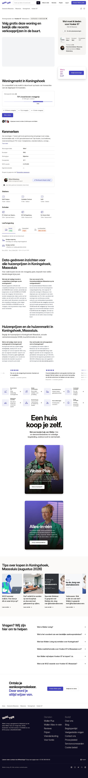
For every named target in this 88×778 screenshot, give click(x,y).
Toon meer (5, 143)
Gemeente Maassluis (8, 8)
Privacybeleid (71, 740)
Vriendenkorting (51, 736)
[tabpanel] (28, 241)
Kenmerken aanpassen (23, 172)
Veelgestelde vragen (74, 732)
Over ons (69, 721)
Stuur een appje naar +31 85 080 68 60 (38, 759)
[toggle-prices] (64, 31)
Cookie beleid (71, 747)
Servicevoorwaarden (74, 743)
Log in (67, 2)
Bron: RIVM (5, 250)
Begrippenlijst (71, 728)
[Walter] (6, 3)
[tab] (8, 230)
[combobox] (27, 3)
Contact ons (70, 736)
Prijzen (61, 2)
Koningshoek (26, 8)
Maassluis (18, 8)
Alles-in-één (45, 2)
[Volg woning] (84, 8)
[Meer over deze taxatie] (46, 18)
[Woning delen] (81, 8)
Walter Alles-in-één (53, 724)
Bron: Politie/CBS (13, 250)
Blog (67, 724)
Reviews (54, 2)
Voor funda (49, 740)
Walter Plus (49, 721)
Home (3, 706)
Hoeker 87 (34, 8)
